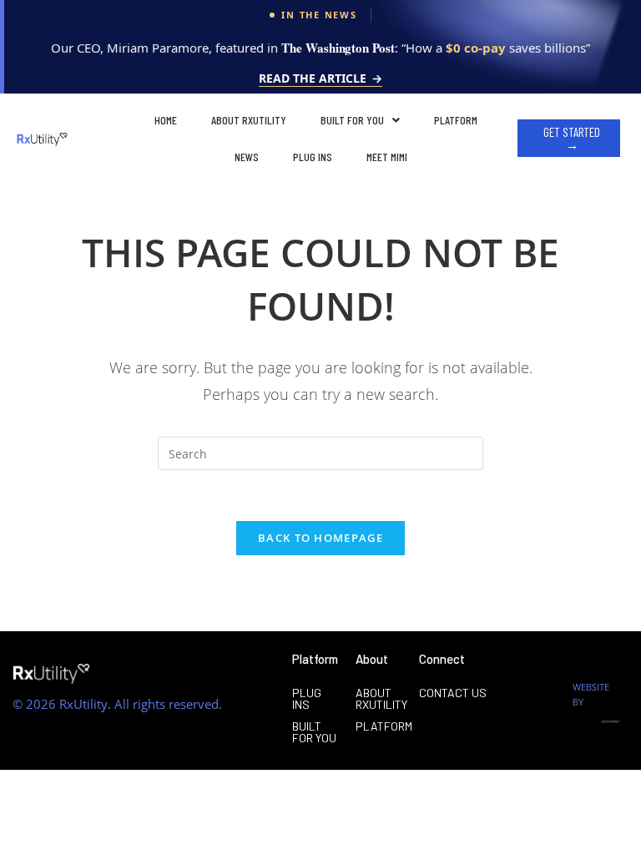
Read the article (320, 79)
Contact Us (453, 693)
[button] (360, 120)
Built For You (352, 120)
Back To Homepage (320, 537)
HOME (165, 120)
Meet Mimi (386, 156)
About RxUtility (248, 120)
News (247, 156)
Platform (455, 120)
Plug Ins (312, 156)
